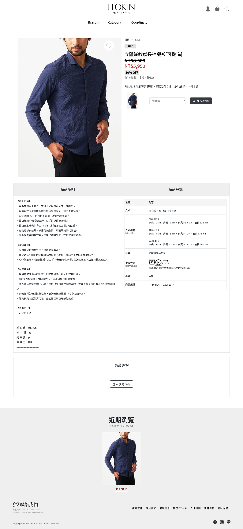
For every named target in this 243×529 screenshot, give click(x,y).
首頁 (127, 39)
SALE (137, 39)
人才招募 (195, 508)
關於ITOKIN (180, 508)
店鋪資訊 (137, 508)
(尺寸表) (130, 232)
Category (114, 22)
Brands (93, 22)
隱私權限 (223, 508)
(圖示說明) (131, 265)
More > (121, 488)
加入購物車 (202, 100)
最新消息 (164, 508)
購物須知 (151, 508)
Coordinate (139, 22)
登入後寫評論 (121, 384)
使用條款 (209, 508)
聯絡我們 (29, 504)
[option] (70, 107)
